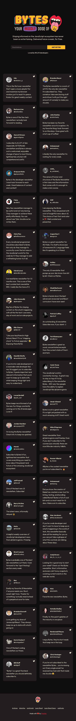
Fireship (44, 713)
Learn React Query (50, 708)
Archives (15, 708)
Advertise (22, 708)
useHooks (61, 708)
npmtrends (30, 708)
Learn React (39, 708)
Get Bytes (56, 47)
